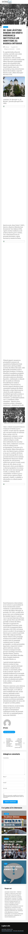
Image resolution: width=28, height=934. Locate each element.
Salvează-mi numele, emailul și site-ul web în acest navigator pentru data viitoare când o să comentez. (13, 796)
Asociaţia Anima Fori (7, 929)
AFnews (7, 47)
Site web (5, 788)
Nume (5, 776)
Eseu (6, 863)
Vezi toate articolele (9, 732)
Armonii (5, 27)
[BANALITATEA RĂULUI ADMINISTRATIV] (14, 872)
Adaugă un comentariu (9, 49)
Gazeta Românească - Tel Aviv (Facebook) (12, 931)
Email (4, 782)
